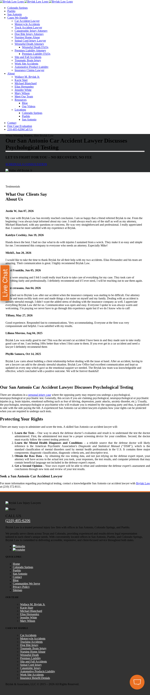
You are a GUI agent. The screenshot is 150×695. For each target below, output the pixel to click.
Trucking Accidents (31, 641)
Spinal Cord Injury (31, 664)
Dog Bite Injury (29, 645)
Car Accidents (28, 635)
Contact (17, 577)
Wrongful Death (29, 654)
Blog (15, 580)
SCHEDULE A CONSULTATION (26, 164)
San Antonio (20, 573)
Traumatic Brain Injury (33, 648)
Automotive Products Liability (37, 671)
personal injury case (39, 394)
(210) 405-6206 (17, 520)
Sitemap (17, 590)
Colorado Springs (23, 567)
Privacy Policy (21, 586)
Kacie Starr (26, 607)
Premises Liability (30, 658)
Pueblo (17, 570)
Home (16, 563)
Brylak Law (143, 483)
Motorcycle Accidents (32, 638)
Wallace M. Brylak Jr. (32, 604)
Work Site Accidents (32, 674)
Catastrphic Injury (30, 668)
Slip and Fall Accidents (33, 661)
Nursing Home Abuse (32, 651)
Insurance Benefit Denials (35, 677)
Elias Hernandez (29, 614)
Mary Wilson (27, 620)
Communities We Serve (26, 583)
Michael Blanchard (31, 610)
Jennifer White (28, 617)
